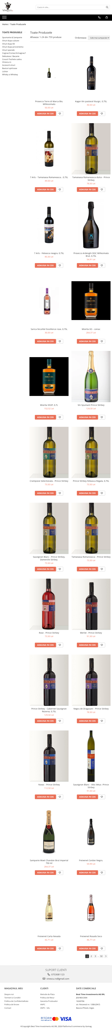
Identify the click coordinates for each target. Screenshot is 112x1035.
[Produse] (4, 18)
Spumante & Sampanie (12, 37)
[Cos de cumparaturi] (107, 17)
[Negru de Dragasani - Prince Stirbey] (91, 680)
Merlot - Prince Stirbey (91, 632)
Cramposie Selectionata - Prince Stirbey (49, 481)
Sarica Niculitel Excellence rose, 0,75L (49, 329)
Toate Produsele (18, 24)
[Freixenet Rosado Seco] (91, 907)
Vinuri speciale (8, 50)
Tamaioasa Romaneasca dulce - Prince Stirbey (91, 178)
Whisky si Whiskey (10, 74)
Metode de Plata (47, 994)
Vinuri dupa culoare (10, 40)
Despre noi (9, 994)
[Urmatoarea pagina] (106, 956)
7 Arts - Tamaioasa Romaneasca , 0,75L (49, 177)
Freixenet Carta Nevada (49, 936)
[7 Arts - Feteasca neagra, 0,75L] (49, 224)
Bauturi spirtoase (9, 68)
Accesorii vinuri (8, 65)
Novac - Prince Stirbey (49, 784)
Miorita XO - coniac (91, 329)
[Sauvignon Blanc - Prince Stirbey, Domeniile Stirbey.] (49, 528)
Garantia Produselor (49, 1001)
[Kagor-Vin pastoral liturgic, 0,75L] (91, 72)
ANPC (42, 1004)
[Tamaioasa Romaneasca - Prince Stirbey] (91, 528)
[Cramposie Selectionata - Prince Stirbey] (49, 452)
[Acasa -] (16, 7)
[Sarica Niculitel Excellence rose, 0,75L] (49, 300)
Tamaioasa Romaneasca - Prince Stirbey (91, 556)
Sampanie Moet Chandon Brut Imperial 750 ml (49, 861)
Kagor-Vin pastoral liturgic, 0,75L (91, 101)
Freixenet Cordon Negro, (91, 860)
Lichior (5, 71)
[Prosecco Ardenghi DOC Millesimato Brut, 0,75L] (91, 224)
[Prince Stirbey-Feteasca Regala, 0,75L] (91, 452)
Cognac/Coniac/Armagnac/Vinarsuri (17, 53)
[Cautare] (107, 7)
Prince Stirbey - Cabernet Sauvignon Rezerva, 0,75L (49, 710)
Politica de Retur (47, 997)
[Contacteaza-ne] (99, 17)
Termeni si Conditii (12, 997)
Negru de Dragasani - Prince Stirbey (91, 708)
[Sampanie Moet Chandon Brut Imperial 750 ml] (49, 832)
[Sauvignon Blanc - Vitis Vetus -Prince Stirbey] (91, 756)
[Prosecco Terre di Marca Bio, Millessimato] (49, 73)
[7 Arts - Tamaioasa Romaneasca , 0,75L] (49, 148)
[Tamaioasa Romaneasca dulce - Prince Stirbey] (91, 148)
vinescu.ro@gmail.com (57, 978)
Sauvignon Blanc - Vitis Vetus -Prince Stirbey (91, 786)
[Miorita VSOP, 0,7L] (49, 376)
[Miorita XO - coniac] (91, 300)
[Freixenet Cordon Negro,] (91, 832)
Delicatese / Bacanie (10, 56)
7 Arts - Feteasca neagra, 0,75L (49, 253)
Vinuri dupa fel (8, 43)
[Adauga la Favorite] (59, 113)
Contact (7, 1008)
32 (101, 956)
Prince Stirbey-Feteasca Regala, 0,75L (91, 481)
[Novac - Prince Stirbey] (49, 756)
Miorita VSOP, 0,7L (49, 405)
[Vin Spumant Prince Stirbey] (91, 376)
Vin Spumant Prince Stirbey (91, 405)
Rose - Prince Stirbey (49, 632)
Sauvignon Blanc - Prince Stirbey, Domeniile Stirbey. (49, 558)
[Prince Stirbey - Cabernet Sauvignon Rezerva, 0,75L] (49, 680)
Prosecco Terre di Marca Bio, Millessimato (49, 102)
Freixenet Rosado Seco (91, 936)
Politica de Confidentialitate (16, 1001)
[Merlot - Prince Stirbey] (91, 604)
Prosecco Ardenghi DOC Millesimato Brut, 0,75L (91, 254)
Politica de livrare (11, 1004)
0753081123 (57, 974)
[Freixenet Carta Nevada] (49, 907)
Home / (6, 24)
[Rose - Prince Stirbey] (49, 604)
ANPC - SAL (45, 1008)
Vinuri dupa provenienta (12, 46)
